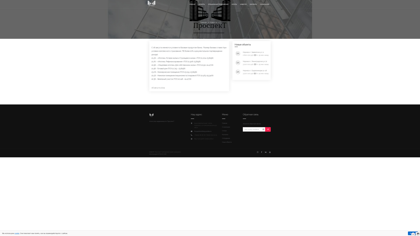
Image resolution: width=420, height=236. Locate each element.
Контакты (253, 4)
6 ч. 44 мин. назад (262, 73)
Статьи (224, 131)
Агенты (234, 4)
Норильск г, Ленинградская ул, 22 (255, 61)
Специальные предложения (218, 4)
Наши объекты (227, 142)
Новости (243, 4)
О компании (264, 4)
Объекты (202, 4)
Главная (192, 4)
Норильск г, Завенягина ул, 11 (253, 52)
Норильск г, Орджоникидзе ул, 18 (255, 70)
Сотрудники (226, 138)
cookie (17, 233)
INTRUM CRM (162, 154)
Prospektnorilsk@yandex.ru (203, 131)
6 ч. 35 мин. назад (262, 55)
